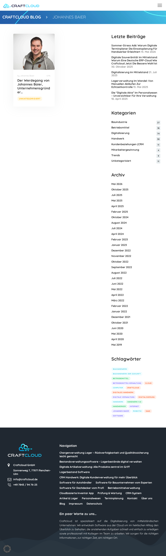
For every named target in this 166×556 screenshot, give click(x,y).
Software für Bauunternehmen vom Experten (124, 482)
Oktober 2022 (119, 261)
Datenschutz (94, 503)
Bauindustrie (119, 122)
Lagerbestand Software (74, 472)
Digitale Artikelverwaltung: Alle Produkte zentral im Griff (94, 466)
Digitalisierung (120, 133)
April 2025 (117, 206)
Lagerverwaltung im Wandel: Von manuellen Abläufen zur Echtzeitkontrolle (132, 84)
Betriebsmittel (120, 127)
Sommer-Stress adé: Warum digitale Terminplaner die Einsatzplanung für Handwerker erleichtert (134, 48)
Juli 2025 (116, 195)
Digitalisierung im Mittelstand (129, 72)
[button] (7, 549)
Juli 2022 (116, 278)
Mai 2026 (116, 184)
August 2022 (119, 272)
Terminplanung (114, 498)
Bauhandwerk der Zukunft (127, 374)
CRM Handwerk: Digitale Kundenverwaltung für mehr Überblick (98, 477)
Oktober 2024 (119, 217)
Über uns (146, 498)
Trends (115, 155)
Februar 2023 (119, 239)
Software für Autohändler (75, 482)
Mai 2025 (116, 200)
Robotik (137, 411)
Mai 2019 (116, 344)
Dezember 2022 (121, 250)
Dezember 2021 (120, 317)
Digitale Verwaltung (124, 397)
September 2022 (121, 267)
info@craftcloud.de (25, 479)
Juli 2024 (116, 228)
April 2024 (117, 234)
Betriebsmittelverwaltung (127, 383)
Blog (62, 503)
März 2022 (117, 300)
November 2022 (121, 256)
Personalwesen (91, 498)
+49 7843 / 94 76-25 (25, 484)
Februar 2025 (119, 211)
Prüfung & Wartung (110, 493)
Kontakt (132, 498)
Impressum (76, 503)
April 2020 (117, 339)
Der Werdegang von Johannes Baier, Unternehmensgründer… (33, 86)
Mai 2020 (117, 333)
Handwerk (117, 138)
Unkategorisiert (30, 98)
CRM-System (134, 493)
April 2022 (117, 294)
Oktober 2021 (119, 322)
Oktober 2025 (119, 189)
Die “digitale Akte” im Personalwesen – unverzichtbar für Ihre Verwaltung (134, 94)
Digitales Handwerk (123, 392)
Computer (118, 388)
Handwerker (119, 406)
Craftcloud (133, 388)
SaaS (148, 411)
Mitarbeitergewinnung (125, 149)
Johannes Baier (121, 411)
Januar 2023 (119, 245)
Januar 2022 (119, 311)
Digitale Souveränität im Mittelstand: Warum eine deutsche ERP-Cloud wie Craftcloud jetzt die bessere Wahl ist (134, 60)
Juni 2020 (117, 328)
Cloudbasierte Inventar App (76, 493)
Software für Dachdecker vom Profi (81, 488)
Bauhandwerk (120, 369)
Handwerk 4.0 (134, 402)
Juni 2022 (117, 283)
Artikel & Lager (68, 498)
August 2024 (119, 222)
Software (118, 416)
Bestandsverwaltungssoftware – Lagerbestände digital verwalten (100, 461)
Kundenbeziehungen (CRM (127, 144)
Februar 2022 (119, 306)
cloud (148, 383)
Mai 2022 (116, 289)
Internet (134, 406)
